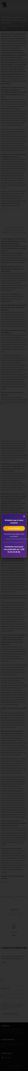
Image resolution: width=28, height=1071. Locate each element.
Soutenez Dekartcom (14, 528)
